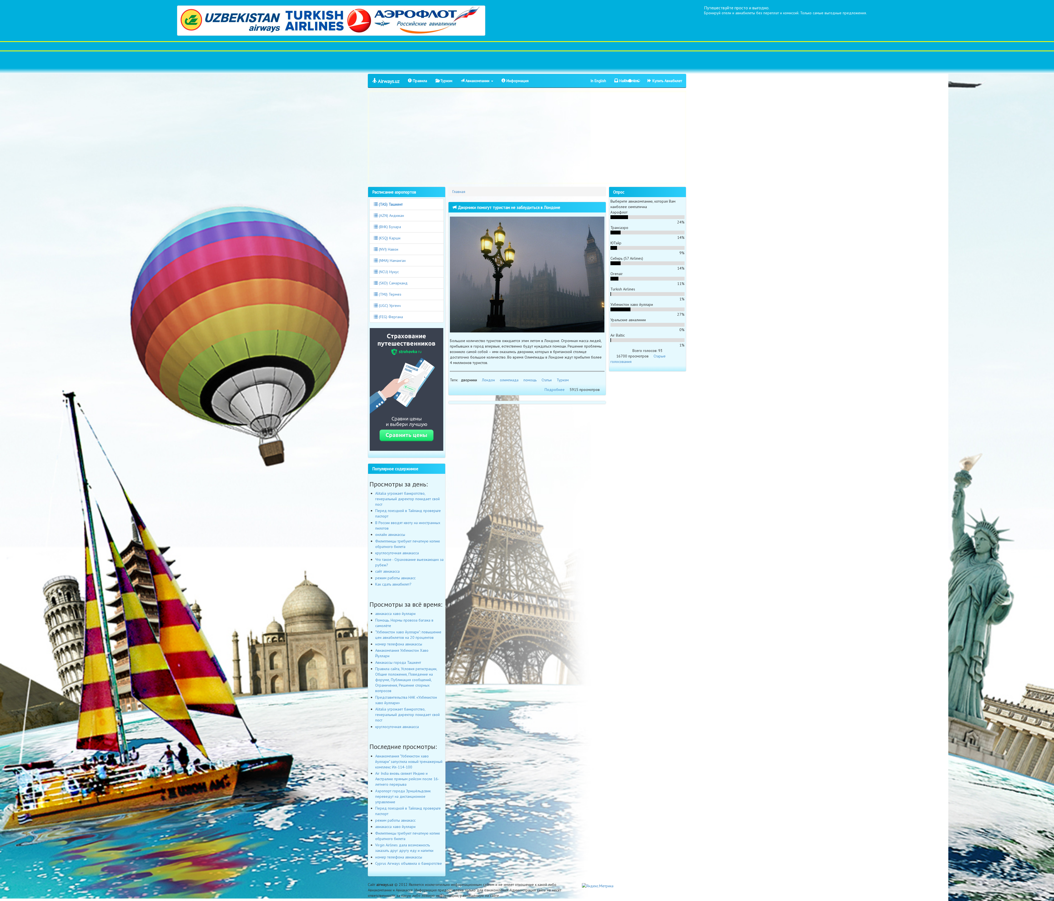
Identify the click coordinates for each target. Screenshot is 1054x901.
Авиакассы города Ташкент (398, 662)
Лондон (488, 379)
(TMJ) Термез (389, 294)
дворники (469, 379)
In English (598, 80)
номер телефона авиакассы (398, 644)
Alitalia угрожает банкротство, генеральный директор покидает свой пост (407, 499)
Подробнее (555, 389)
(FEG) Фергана (390, 316)
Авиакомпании (477, 80)
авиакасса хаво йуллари (395, 613)
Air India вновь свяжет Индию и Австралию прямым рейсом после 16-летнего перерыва (407, 779)
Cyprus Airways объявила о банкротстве (408, 863)
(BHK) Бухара (389, 226)
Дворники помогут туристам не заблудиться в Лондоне (508, 207)
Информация (517, 80)
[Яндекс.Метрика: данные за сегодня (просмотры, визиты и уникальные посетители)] (597, 886)
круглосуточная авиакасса (397, 552)
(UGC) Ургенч (389, 305)
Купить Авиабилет (666, 80)
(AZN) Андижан (391, 215)
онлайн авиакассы (390, 534)
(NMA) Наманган (392, 260)
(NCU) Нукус (388, 271)
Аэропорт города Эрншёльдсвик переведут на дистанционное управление (403, 796)
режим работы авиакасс (395, 577)
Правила (419, 80)
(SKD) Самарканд (393, 283)
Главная (458, 191)
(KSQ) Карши (389, 238)
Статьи (547, 379)
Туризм (445, 80)
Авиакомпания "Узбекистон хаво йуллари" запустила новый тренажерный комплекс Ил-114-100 (408, 762)
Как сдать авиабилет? (393, 584)
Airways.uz (388, 81)
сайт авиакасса (387, 571)
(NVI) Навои (388, 249)
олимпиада (509, 379)
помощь (530, 379)
